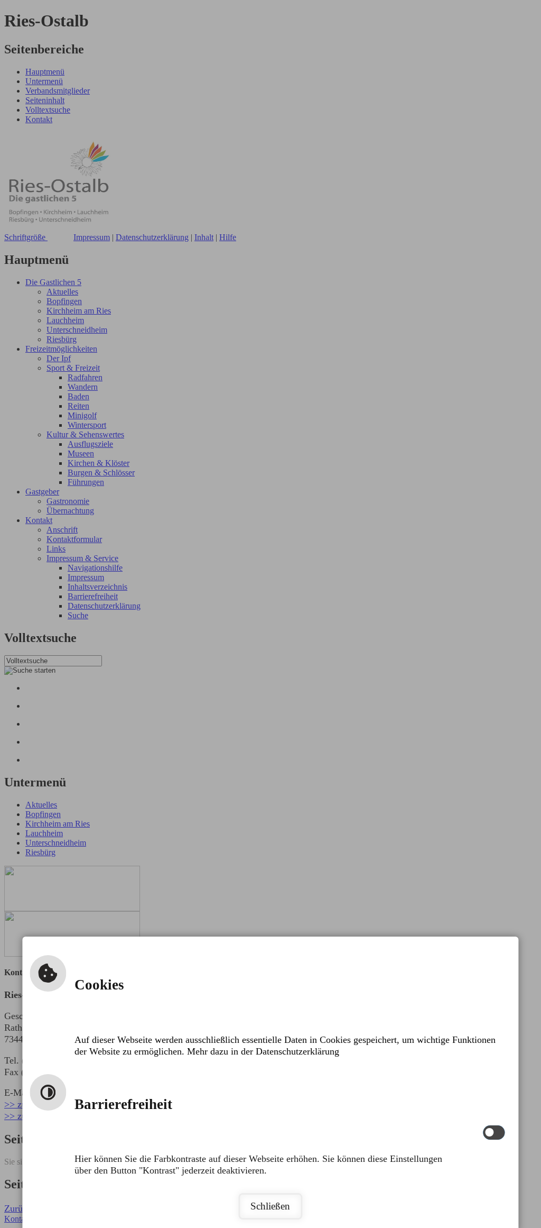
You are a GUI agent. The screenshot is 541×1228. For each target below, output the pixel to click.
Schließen (270, 1206)
